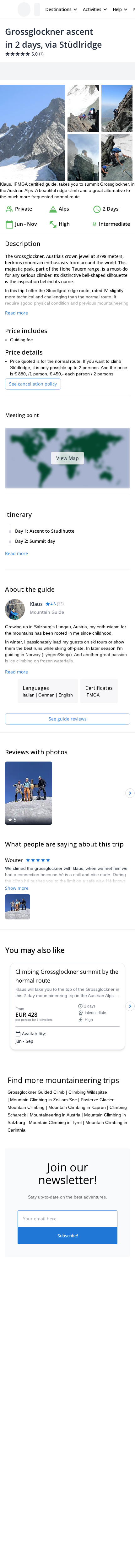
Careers (13, 1359)
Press (10, 1345)
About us (14, 1317)
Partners (13, 1331)
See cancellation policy (33, 384)
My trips (75, 1316)
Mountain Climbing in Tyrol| (56, 1122)
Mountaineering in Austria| (56, 1114)
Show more (17, 888)
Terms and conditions (89, 1358)
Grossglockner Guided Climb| (37, 1092)
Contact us (78, 1330)
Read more (16, 313)
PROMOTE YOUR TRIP (33, 1444)
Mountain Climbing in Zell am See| (44, 1099)
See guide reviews (68, 719)
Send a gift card (20, 1373)
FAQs (73, 1344)
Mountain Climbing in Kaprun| (78, 1107)
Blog (9, 1406)
